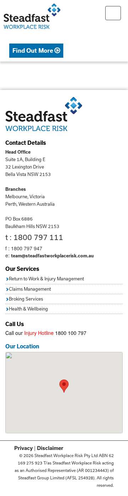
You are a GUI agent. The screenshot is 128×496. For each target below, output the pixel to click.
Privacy (23, 448)
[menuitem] (36, 51)
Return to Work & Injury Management (46, 278)
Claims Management (30, 288)
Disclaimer (50, 448)
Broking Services (26, 298)
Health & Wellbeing (28, 308)
